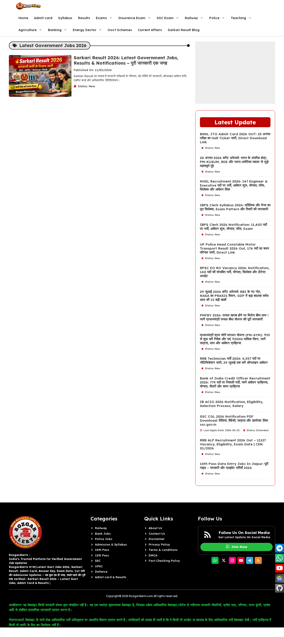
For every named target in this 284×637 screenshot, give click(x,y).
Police (214, 18)
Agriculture (27, 30)
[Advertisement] (235, 73)
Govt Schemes (120, 30)
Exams (101, 18)
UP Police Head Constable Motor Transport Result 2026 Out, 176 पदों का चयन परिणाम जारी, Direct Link (234, 248)
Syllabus (65, 18)
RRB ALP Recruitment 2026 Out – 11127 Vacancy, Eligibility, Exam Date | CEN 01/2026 (233, 444)
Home (23, 18)
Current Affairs (150, 30)
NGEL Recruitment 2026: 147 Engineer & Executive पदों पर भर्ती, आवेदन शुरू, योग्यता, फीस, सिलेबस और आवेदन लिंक (234, 185)
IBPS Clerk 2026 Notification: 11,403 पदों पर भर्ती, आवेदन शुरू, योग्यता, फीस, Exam (233, 227)
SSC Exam (165, 18)
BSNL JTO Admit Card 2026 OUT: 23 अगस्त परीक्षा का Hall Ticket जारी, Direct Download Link (235, 138)
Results (84, 18)
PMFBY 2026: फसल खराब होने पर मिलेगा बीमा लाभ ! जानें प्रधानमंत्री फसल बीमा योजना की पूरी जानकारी (234, 317)
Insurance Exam (131, 18)
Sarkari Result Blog (183, 30)
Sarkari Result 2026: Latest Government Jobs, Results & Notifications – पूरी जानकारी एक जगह (126, 60)
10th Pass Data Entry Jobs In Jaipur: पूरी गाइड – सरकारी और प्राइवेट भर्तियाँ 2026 (234, 466)
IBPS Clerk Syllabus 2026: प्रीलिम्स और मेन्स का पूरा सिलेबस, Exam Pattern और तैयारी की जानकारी (235, 207)
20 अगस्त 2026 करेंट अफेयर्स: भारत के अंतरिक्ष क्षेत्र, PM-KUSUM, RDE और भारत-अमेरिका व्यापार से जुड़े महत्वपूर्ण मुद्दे (234, 162)
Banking (54, 30)
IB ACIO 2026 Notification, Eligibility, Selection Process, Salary (231, 404)
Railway (191, 18)
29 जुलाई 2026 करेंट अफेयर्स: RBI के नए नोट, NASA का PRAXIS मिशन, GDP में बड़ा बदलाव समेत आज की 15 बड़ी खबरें (234, 296)
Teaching (238, 18)
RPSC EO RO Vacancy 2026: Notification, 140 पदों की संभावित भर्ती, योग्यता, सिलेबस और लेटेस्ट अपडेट (234, 272)
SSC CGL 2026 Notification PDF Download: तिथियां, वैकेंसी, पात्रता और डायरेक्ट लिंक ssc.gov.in (234, 421)
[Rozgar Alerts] (28, 6)
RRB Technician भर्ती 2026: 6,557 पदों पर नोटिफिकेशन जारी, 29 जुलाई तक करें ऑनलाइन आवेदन (234, 361)
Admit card (43, 18)
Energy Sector (84, 30)
